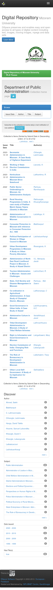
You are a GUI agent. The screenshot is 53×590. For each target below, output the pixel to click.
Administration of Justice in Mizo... (20, 470)
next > (31, 141)
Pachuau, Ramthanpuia (39, 188)
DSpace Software (8, 579)
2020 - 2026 (11, 528)
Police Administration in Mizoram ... (20, 496)
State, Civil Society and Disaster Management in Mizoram (20, 283)
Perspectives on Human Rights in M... (21, 491)
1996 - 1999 (11, 543)
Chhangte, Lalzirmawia (38, 153)
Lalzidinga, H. (39, 214)
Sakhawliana (39, 369)
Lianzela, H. (38, 164)
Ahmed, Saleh (11, 402)
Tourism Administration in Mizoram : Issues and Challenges (20, 273)
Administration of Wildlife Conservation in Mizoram (20, 217)
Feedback (5, 581)
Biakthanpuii (38, 224)
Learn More (8, 39)
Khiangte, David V (13, 433)
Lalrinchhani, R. (40, 271)
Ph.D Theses (11, 75)
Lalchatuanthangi (41, 236)
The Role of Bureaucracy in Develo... (21, 512)
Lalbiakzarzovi (12, 444)
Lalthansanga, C (40, 290)
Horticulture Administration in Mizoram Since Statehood (17, 178)
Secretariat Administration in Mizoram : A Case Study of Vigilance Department (20, 156)
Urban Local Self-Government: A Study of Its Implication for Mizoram (20, 373)
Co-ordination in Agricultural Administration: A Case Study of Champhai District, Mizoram (20, 295)
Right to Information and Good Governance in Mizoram (20, 337)
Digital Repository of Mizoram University (21, 72)
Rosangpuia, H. (40, 246)
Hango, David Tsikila (14, 423)
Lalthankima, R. (40, 174)
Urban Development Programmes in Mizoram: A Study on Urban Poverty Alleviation (20, 250)
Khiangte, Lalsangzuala (39, 346)
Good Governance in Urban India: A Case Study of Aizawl (19, 308)
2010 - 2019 (11, 533)
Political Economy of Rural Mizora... (20, 502)
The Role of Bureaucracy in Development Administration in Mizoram (17, 359)
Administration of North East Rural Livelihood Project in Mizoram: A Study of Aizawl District (20, 262)
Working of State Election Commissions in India (19, 167)
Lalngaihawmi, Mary (42, 335)
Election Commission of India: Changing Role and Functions (20, 347)
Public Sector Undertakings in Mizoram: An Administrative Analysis (20, 191)
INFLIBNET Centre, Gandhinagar (36, 584)
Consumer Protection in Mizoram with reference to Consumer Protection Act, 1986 (20, 228)
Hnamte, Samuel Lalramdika (17, 428)
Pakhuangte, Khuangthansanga (41, 200)
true (7, 554)
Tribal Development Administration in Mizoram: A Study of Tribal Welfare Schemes (20, 326)
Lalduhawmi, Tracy (41, 354)
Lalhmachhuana (40, 322)
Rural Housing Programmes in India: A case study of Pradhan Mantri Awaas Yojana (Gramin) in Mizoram (20, 204)
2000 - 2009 (11, 538)
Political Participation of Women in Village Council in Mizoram (20, 239)
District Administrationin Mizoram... (20, 481)
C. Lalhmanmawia (13, 413)
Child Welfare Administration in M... (20, 475)
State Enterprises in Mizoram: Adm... (21, 507)
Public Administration (14, 465)
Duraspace (40, 579)
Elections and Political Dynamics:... (20, 486)
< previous (23, 141)
